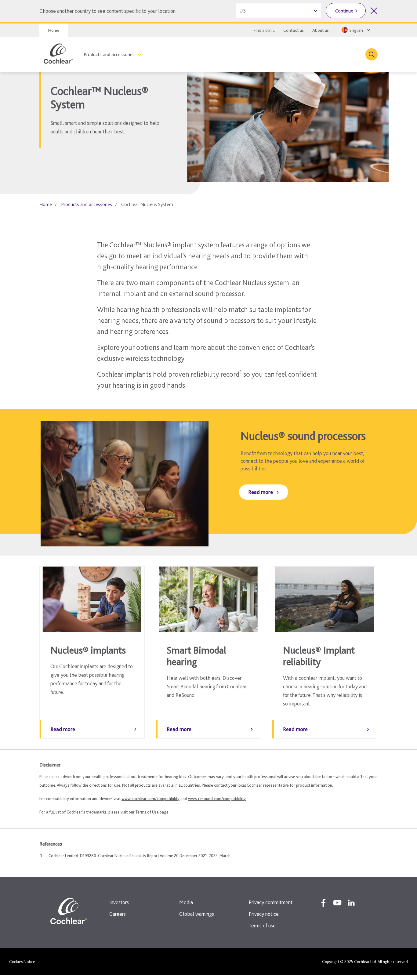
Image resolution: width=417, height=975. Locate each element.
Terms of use (262, 925)
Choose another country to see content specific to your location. (107, 11)
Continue (344, 11)
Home (54, 30)
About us (320, 30)
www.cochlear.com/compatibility (150, 798)
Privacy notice (264, 914)
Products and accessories (109, 54)
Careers (117, 914)
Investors (119, 902)
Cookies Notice (22, 961)
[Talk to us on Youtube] (337, 902)
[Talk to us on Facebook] (323, 902)
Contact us (293, 30)
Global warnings (196, 914)
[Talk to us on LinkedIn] (351, 902)
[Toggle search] (371, 54)
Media (186, 902)
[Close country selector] (374, 10)
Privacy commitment (270, 902)
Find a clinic (264, 30)
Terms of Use (147, 812)
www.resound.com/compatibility (217, 798)
